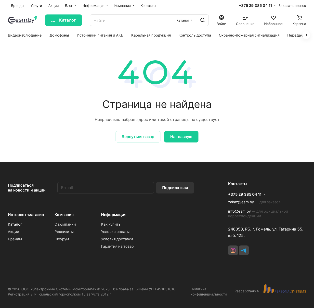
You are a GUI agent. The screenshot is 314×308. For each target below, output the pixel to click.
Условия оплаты (115, 231)
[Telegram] (244, 250)
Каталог (15, 224)
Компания (64, 214)
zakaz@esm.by (241, 202)
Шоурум (61, 239)
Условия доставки (117, 239)
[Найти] (202, 20)
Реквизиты (64, 231)
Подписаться (175, 187)
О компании (65, 224)
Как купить (110, 224)
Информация (113, 214)
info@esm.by (239, 211)
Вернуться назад (138, 136)
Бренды (15, 239)
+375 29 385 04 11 (255, 5)
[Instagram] (233, 250)
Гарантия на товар (117, 246)
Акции (13, 231)
